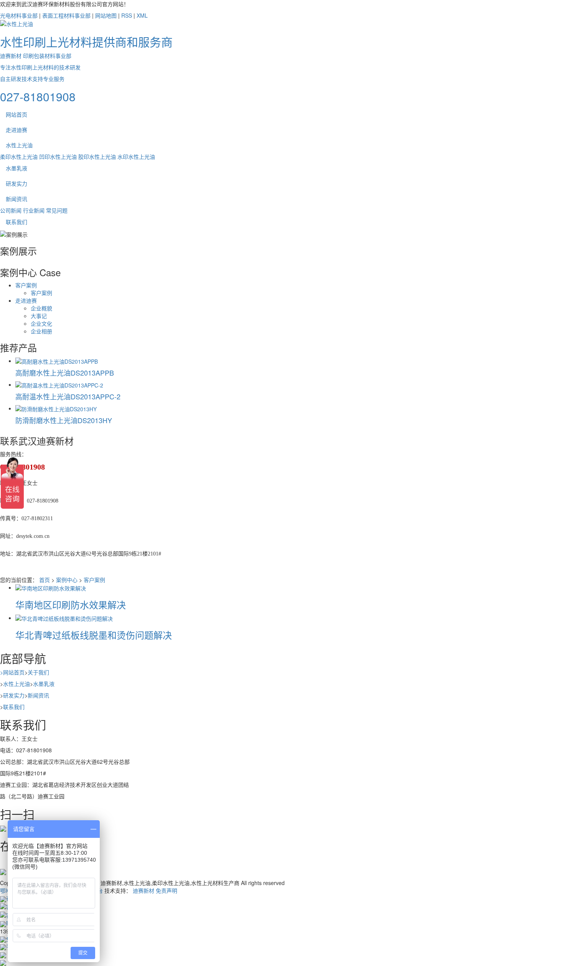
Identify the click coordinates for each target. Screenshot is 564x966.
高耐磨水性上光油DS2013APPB (64, 372)
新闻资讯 (16, 199)
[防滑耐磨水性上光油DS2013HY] (56, 408)
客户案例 (26, 285)
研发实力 (16, 183)
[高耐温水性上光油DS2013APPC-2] (59, 384)
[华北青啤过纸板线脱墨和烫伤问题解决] (64, 617)
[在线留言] (3, 871)
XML (142, 15)
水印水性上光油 (136, 156)
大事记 (39, 316)
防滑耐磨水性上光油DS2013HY (63, 420)
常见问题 (57, 210)
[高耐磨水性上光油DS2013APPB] (56, 360)
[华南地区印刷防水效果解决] (50, 587)
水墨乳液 (16, 168)
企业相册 (41, 331)
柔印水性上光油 (19, 156)
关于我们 (38, 672)
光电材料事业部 (19, 15)
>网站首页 (12, 672)
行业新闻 (34, 210)
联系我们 (16, 222)
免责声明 (166, 890)
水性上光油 (19, 145)
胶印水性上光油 (97, 156)
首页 (44, 580)
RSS (126, 15)
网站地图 (106, 15)
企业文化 (41, 323)
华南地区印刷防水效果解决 (70, 604)
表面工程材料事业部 (66, 15)
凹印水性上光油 (58, 156)
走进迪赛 (16, 130)
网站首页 (16, 114)
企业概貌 (41, 308)
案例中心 (67, 580)
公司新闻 (10, 210)
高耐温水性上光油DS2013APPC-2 (67, 396)
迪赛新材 (143, 890)
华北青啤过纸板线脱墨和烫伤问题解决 (93, 634)
